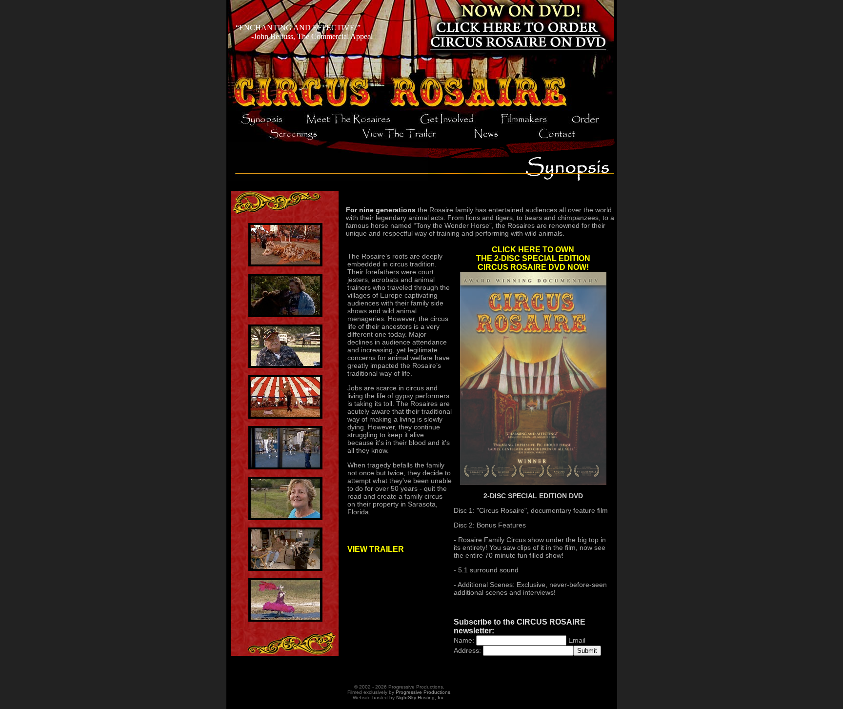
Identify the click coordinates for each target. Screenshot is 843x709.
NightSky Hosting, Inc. (421, 697)
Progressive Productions (423, 692)
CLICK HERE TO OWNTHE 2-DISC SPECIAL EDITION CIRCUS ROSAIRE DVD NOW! (533, 258)
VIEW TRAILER (375, 549)
